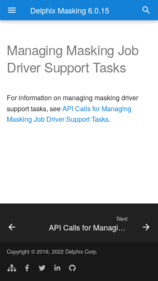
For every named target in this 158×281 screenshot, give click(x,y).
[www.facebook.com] (27, 267)
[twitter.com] (42, 267)
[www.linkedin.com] (57, 267)
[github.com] (72, 267)
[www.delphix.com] (12, 267)
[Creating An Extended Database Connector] (21, 223)
